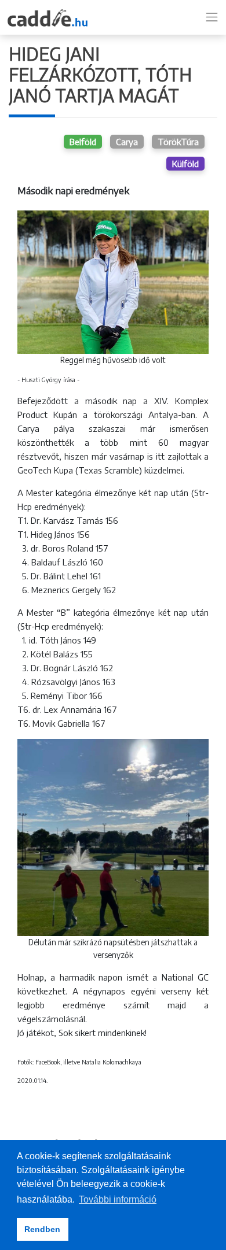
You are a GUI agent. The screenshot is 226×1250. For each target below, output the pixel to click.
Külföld (185, 163)
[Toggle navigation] (212, 17)
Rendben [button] (42, 1229)
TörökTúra (178, 141)
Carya (127, 141)
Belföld (83, 141)
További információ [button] (117, 1199)
